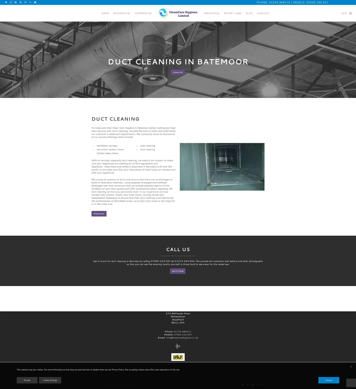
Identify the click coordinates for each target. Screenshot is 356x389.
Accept (329, 380)
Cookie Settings (50, 380)
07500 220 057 (161, 261)
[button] (347, 13)
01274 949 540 (185, 261)
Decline (27, 380)
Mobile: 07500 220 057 (310, 2)
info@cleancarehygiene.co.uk (182, 337)
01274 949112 (182, 331)
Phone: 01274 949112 (273, 2)
